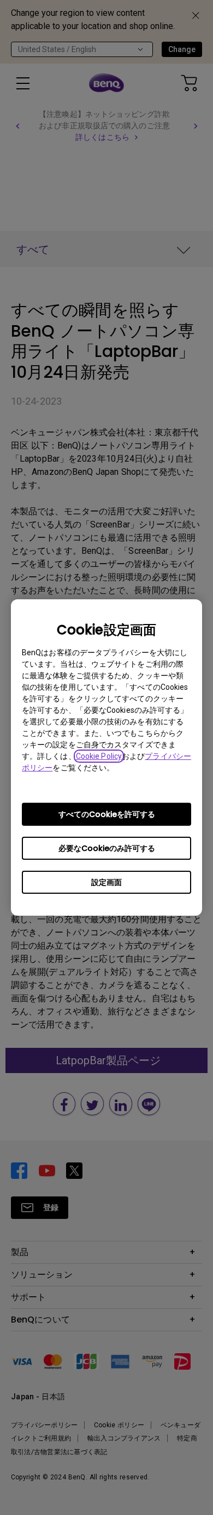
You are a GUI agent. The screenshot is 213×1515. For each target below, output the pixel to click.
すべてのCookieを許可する (106, 814)
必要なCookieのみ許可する (106, 848)
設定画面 (106, 882)
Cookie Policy (99, 756)
